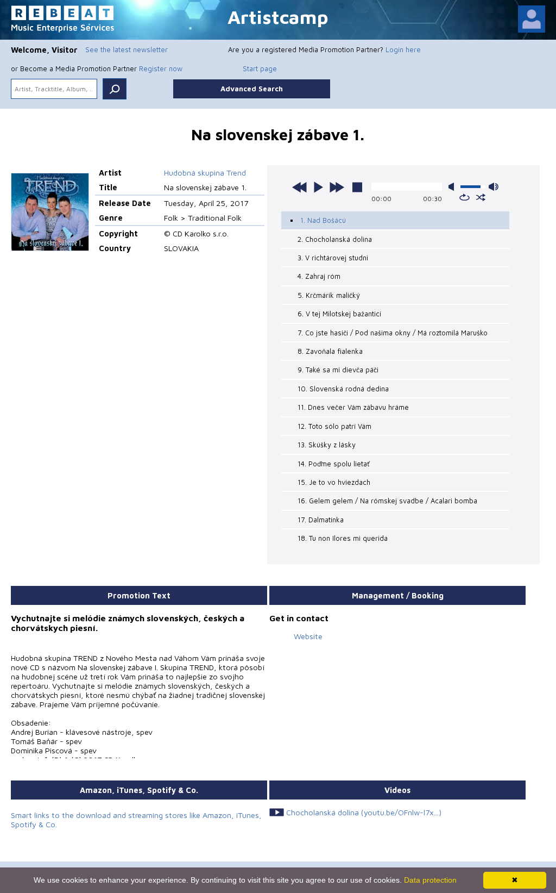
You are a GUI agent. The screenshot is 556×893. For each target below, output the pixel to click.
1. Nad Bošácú (323, 220)
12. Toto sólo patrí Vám (334, 426)
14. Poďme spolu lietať (334, 463)
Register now (160, 68)
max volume (493, 187)
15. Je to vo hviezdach (334, 482)
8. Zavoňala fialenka (330, 351)
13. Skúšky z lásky (327, 444)
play (318, 187)
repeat (464, 197)
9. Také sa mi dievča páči (338, 369)
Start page (260, 68)
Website (308, 636)
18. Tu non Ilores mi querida (343, 538)
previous (299, 187)
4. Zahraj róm (319, 276)
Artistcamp (278, 16)
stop (357, 187)
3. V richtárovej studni (333, 257)
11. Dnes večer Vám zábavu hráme (353, 407)
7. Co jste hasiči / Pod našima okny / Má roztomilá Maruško (393, 332)
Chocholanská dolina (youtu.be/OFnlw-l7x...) (363, 812)
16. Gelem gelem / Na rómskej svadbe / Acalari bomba (387, 500)
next (336, 187)
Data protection (430, 880)
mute (453, 187)
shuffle (481, 197)
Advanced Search (251, 88)
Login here (403, 49)
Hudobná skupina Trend (205, 172)
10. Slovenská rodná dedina (343, 388)
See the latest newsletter (126, 49)
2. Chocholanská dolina (335, 239)
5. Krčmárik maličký (329, 295)
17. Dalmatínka (321, 519)
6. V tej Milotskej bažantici (339, 313)
